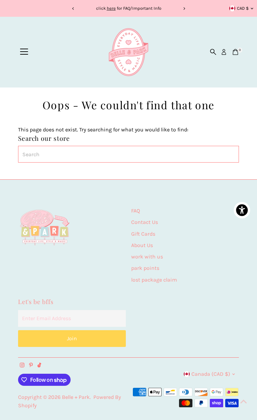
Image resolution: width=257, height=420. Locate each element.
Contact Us (144, 222)
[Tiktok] (39, 366)
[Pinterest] (30, 366)
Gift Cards (143, 234)
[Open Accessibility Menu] (242, 210)
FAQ (135, 210)
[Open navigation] (24, 52)
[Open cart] (235, 52)
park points (145, 268)
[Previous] (73, 8)
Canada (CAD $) (210, 374)
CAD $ (243, 8)
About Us (142, 245)
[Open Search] (213, 52)
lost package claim (154, 280)
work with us (147, 256)
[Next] (183, 8)
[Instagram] (22, 366)
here (111, 8)
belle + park (76, 397)
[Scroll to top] (243, 401)
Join (72, 338)
